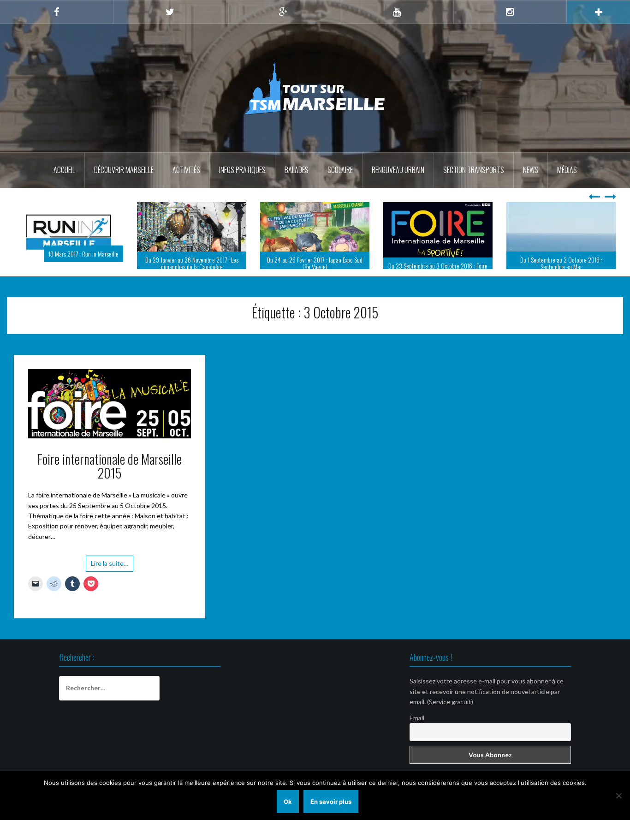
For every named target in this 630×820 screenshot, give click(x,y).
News (530, 169)
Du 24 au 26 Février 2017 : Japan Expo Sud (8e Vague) (315, 263)
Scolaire (340, 169)
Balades (297, 169)
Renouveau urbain (398, 169)
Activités (186, 169)
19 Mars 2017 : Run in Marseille (83, 253)
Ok (288, 801)
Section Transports (473, 169)
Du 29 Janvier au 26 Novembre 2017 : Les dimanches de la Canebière (191, 263)
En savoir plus (330, 801)
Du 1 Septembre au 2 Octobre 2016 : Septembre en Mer (561, 263)
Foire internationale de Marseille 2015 (109, 466)
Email (417, 718)
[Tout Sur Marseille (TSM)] (315, 87)
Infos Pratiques (242, 169)
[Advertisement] (315, 717)
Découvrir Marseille (124, 169)
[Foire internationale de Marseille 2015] (109, 403)
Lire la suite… (109, 563)
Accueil (64, 169)
